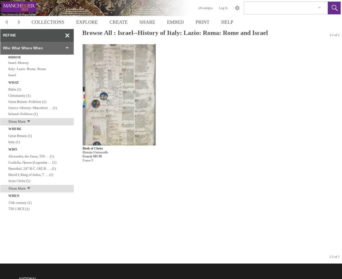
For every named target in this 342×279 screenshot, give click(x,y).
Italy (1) (14, 142)
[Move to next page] (19, 23)
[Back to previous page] (6, 23)
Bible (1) (14, 89)
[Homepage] (100, 8)
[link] (319, 8)
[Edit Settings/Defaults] (237, 8)
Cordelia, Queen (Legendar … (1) (32, 162)
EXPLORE (87, 22)
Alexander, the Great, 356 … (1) (31, 156)
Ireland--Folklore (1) (23, 114)
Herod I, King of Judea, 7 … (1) (30, 175)
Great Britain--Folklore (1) (27, 102)
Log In (223, 8)
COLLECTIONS (48, 22)
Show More (17, 122)
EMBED (175, 22)
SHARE (147, 22)
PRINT (202, 22)
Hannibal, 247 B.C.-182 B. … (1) (32, 169)
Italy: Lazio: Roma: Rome (27, 69)
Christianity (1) (19, 96)
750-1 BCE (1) (18, 209)
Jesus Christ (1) (19, 181)
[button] (334, 8)
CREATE (119, 22)
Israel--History (18, 63)
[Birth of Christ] (119, 95)
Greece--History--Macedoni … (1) (32, 108)
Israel (12, 75)
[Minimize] (67, 35)
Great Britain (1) (20, 136)
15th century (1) (20, 203)
